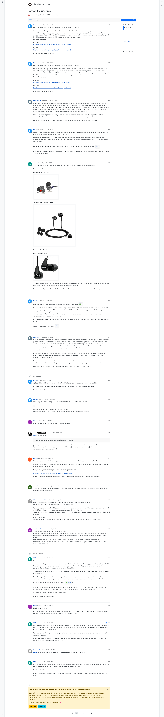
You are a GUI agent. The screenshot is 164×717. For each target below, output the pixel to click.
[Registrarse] (161, 5)
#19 (109, 650)
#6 (109, 300)
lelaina (35, 558)
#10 (109, 421)
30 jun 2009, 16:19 (50, 399)
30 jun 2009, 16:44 (58, 432)
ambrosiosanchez (38, 486)
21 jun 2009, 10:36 (48, 25)
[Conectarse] (161, 2)
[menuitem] (161, 2)
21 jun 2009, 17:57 (47, 163)
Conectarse (41, 706)
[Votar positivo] (98, 57)
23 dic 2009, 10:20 (48, 623)
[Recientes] (2, 2)
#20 (109, 661)
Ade (34, 163)
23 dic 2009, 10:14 (48, 605)
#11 (109, 432)
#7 (109, 337)
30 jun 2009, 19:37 (49, 458)
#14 (109, 500)
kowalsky (36, 399)
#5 (109, 163)
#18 (109, 623)
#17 (109, 605)
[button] (2, 715)
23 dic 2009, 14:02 (48, 661)
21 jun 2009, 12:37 (52, 100)
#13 (109, 486)
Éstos (35, 652)
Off (29, 14)
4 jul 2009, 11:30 (57, 500)
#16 (109, 558)
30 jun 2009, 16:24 (48, 421)
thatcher (35, 458)
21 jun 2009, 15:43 (48, 129)
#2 (109, 62)
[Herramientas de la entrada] (108, 57)
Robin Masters (37, 100)
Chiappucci (36, 650)
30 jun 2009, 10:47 (48, 380)
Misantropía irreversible (39, 500)
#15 (109, 529)
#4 (109, 129)
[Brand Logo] (30, 4)
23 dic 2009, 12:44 (51, 650)
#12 (109, 458)
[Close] (107, 689)
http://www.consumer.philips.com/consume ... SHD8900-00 (52, 473)
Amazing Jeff (37, 529)
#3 (109, 100)
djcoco (35, 432)
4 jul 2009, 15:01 (51, 529)
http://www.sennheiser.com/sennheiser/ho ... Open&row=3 (52, 44)
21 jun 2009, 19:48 (48, 300)
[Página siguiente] (92, 713)
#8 (109, 380)
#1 (109, 25)
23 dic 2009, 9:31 (48, 558)
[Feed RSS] (56, 15)
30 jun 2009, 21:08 (55, 486)
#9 (109, 399)
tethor (35, 421)
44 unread (127, 41)
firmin (35, 25)
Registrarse (33, 706)
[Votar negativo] (104, 57)
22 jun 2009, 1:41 (52, 337)
